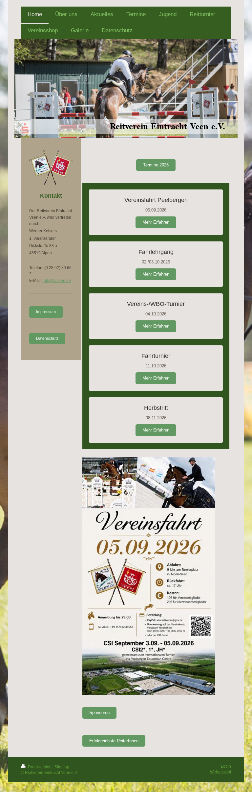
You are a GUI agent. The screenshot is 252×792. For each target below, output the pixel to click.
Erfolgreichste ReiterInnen (113, 740)
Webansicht (220, 772)
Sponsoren (99, 712)
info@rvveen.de (57, 280)
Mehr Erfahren (155, 222)
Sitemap (61, 767)
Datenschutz (47, 338)
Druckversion (39, 767)
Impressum (46, 311)
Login (226, 766)
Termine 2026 (156, 164)
